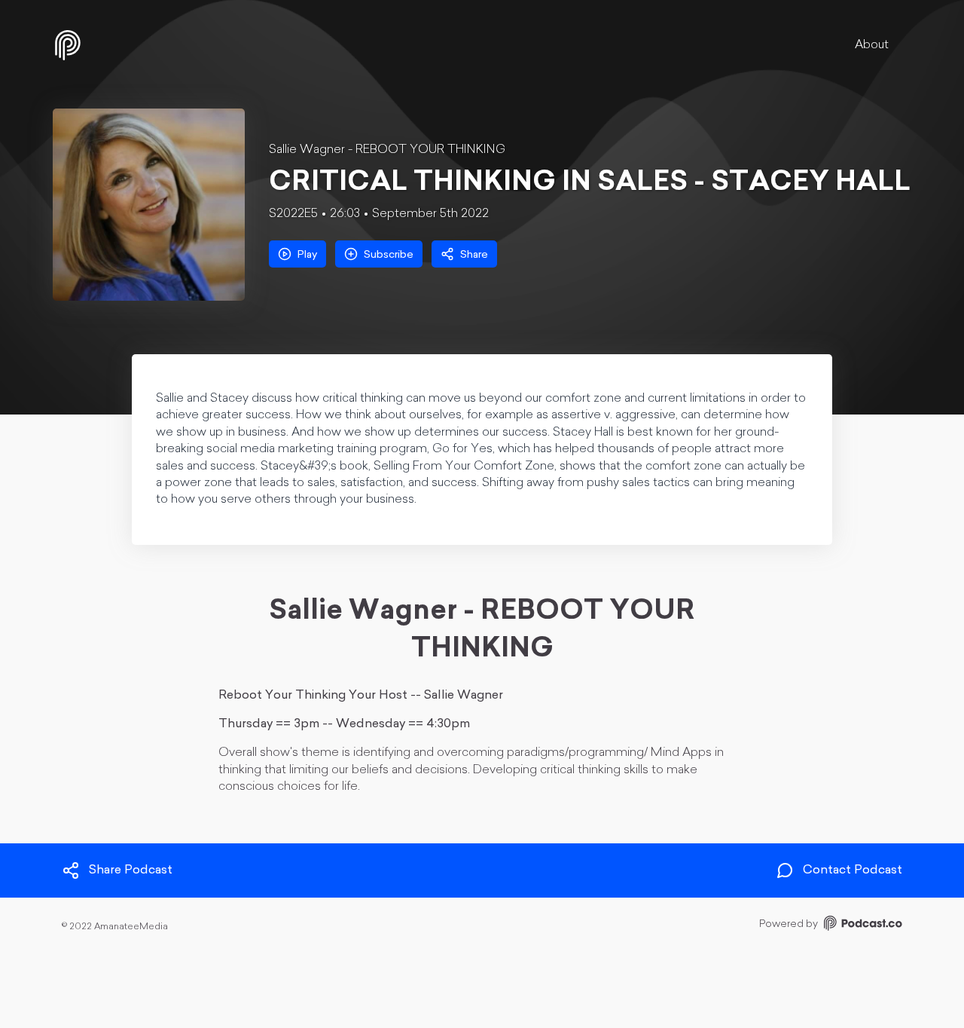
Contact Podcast (852, 871)
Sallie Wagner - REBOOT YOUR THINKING (387, 150)
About (872, 45)
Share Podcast (130, 871)
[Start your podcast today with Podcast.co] (861, 926)
